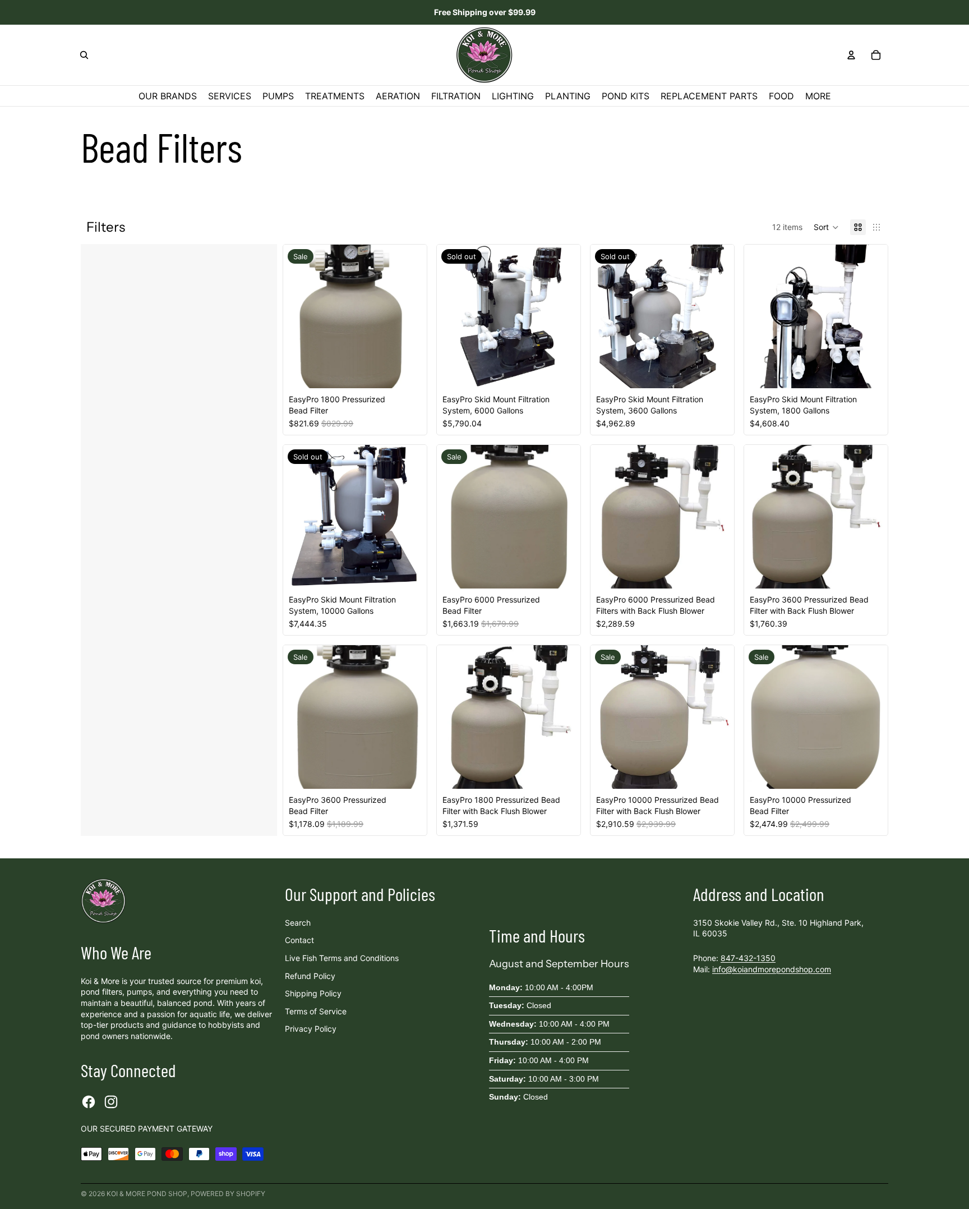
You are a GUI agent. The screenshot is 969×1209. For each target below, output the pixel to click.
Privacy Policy (310, 1028)
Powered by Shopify (228, 1193)
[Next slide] (563, 316)
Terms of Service (316, 1011)
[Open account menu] (851, 55)
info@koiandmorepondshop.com (771, 969)
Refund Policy (310, 976)
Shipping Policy (313, 993)
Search (298, 922)
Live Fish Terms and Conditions (342, 958)
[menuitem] (818, 96)
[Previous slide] (453, 316)
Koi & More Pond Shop (147, 1193)
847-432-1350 (748, 958)
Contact (299, 940)
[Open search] (84, 55)
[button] (826, 227)
